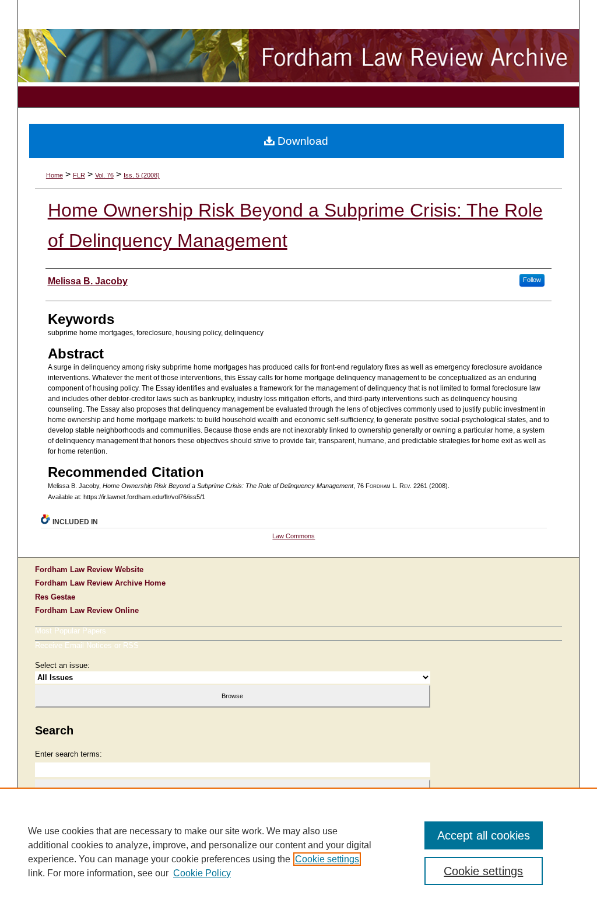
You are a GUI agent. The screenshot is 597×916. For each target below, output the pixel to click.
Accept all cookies (483, 835)
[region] (298, 852)
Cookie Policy (202, 873)
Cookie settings (327, 859)
